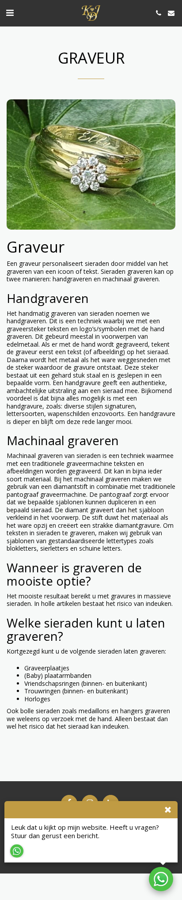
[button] (9, 13)
